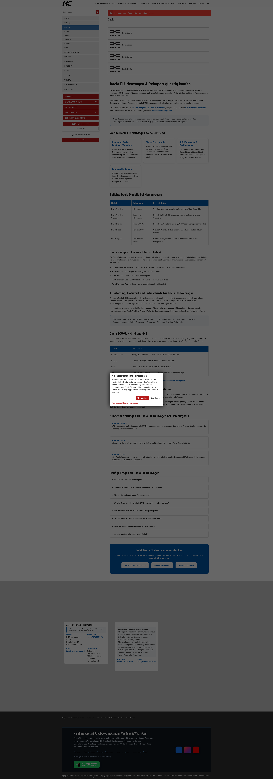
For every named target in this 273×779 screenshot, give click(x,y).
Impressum (134, 403)
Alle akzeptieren (142, 398)
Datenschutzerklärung (120, 403)
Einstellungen (155, 398)
